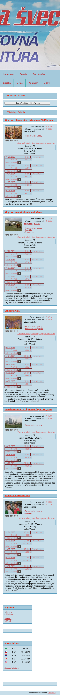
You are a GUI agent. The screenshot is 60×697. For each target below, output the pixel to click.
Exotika (7, 83)
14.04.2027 (10, 165)
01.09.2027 (10, 558)
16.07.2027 (10, 549)
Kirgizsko (28, 223)
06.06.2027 (10, 191)
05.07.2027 (10, 268)
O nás (20, 83)
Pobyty (23, 74)
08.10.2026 (10, 446)
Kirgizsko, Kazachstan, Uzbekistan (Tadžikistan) (29, 120)
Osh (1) (8, 621)
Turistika (28, 230)
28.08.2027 (10, 285)
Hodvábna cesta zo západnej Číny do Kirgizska (28, 409)
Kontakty (33, 83)
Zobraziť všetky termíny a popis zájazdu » (36, 143)
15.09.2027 (10, 463)
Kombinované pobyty (34, 329)
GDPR (47, 83)
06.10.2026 (10, 157)
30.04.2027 (10, 174)
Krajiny (9, 612)
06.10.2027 (10, 566)
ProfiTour (51, 693)
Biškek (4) (9, 619)
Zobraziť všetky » (12, 668)
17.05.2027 (10, 251)
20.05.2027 (10, 455)
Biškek (37, 223)
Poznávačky (39, 74)
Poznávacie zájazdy (33, 136)
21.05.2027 (10, 182)
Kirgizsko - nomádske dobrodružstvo (23, 212)
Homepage (8, 74)
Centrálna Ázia (12, 311)
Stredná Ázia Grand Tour (17, 495)
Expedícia (29, 232)
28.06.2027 (10, 259)
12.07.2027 (10, 276)
